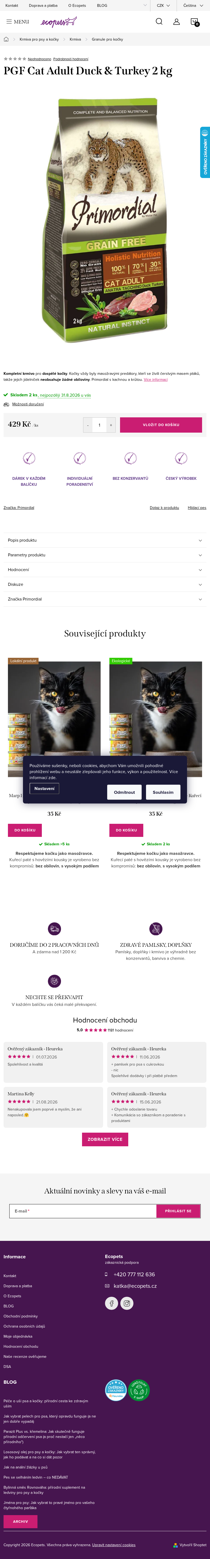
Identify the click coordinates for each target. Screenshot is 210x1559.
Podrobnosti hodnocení (70, 59)
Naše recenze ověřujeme (25, 1356)
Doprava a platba (43, 5)
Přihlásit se (178, 1211)
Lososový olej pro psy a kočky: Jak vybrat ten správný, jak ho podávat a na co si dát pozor (49, 1454)
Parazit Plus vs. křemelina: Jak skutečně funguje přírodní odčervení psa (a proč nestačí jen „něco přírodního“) (44, 1437)
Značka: (19, 507)
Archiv (20, 1521)
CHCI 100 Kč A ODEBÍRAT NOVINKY (105, 1534)
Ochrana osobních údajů (24, 1326)
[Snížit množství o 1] (87, 425)
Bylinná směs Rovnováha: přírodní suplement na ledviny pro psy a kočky (44, 1490)
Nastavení (44, 788)
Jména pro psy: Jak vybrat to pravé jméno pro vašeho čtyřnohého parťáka (49, 1505)
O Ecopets (77, 5)
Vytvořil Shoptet (193, 1545)
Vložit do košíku (161, 424)
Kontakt (11, 5)
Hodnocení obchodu (105, 1020)
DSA (7, 1366)
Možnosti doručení (28, 404)
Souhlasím (163, 792)
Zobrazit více (105, 1139)
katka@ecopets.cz (135, 1286)
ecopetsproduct (126, 1303)
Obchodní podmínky (21, 1316)
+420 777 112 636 (134, 1274)
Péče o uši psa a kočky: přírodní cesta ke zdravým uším (46, 1403)
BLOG (102, 5)
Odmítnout (124, 792)
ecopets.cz (111, 1303)
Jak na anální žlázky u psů (26, 1467)
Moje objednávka (18, 1336)
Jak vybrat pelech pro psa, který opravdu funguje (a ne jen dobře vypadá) (50, 1418)
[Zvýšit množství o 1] (110, 425)
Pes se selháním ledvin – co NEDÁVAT (36, 1477)
